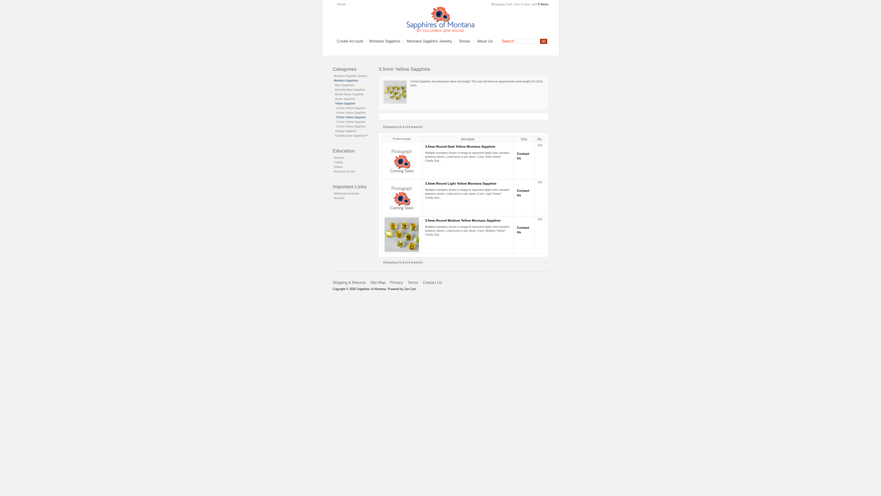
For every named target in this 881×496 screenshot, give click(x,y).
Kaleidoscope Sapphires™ (351, 135)
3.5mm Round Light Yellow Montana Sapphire (460, 183)
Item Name (468, 139)
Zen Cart (410, 289)
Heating (339, 157)
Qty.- (540, 139)
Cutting (338, 162)
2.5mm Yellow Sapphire (351, 126)
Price (524, 139)
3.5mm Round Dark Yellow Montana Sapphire (460, 146)
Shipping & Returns (349, 282)
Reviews (339, 198)
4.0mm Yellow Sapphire (351, 112)
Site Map (377, 282)
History (338, 167)
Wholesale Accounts (346, 193)
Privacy (396, 282)
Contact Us (432, 282)
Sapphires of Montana (371, 289)
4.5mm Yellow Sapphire (351, 108)
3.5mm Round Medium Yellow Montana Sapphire (463, 220)
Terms (413, 282)
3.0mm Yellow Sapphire (351, 122)
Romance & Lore (344, 171)
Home (341, 4)
